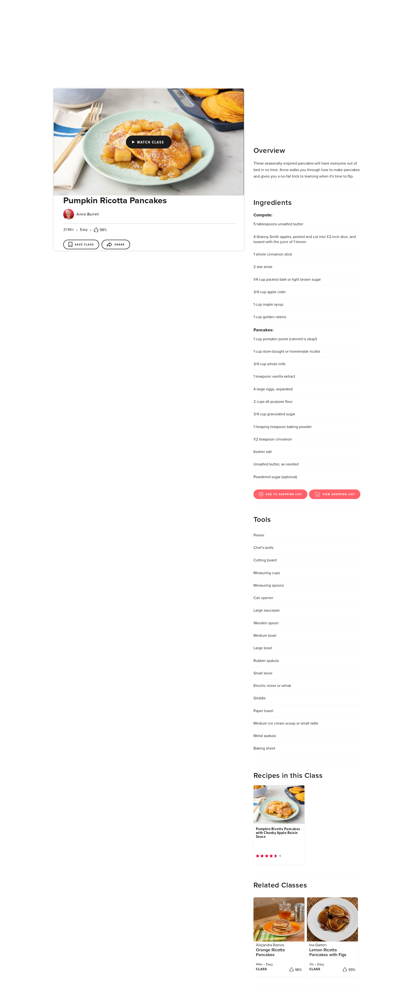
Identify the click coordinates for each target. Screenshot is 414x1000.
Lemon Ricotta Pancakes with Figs (327, 862)
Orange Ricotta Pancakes (270, 862)
